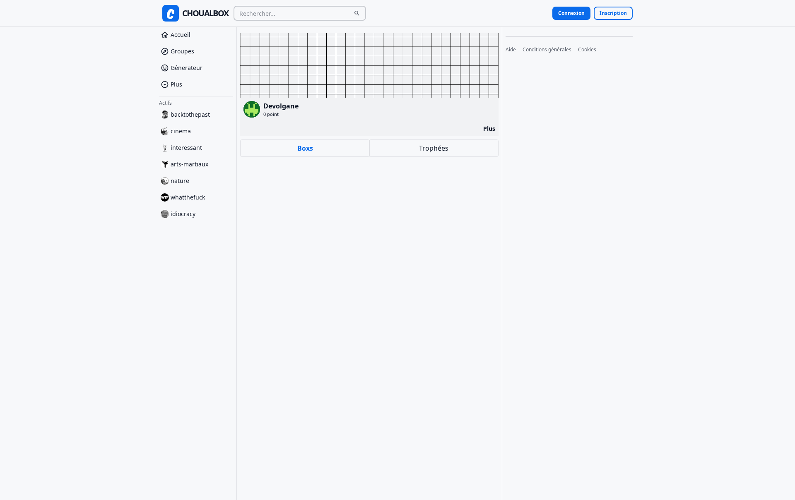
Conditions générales (547, 49)
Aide (511, 49)
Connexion (571, 13)
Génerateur (186, 68)
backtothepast (190, 114)
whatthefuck (188, 197)
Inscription (613, 13)
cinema (181, 131)
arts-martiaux (189, 164)
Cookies (587, 49)
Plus (176, 84)
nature (180, 181)
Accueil (180, 34)
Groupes (182, 51)
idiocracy (183, 214)
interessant (186, 147)
